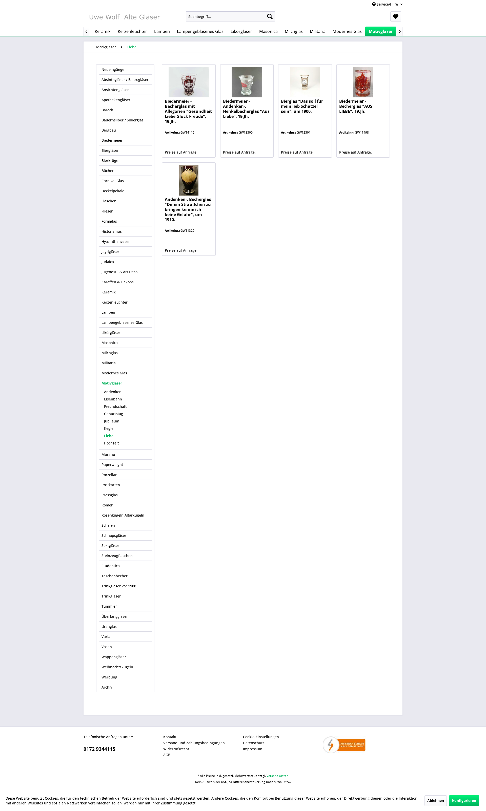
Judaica (108, 261)
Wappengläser (114, 656)
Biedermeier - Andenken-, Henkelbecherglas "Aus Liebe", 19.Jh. (246, 109)
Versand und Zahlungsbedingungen (194, 742)
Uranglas (109, 626)
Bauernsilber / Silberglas (123, 120)
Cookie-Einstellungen (261, 736)
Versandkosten (278, 776)
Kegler (109, 428)
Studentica (111, 565)
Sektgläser (110, 545)
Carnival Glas (113, 180)
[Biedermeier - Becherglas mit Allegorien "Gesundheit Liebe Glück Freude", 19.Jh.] (189, 82)
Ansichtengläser (115, 89)
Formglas (109, 221)
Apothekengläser (116, 99)
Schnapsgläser (114, 535)
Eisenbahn (113, 399)
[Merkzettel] (395, 16)
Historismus (112, 231)
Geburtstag (113, 413)
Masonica (110, 342)
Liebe (108, 435)
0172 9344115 (99, 749)
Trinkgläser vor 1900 (119, 586)
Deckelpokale (113, 190)
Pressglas (110, 495)
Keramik (109, 292)
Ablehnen (435, 800)
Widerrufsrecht (176, 748)
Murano (108, 454)
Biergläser (110, 150)
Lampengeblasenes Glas (122, 322)
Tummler (109, 606)
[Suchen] (270, 16)
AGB (166, 754)
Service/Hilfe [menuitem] (387, 4)
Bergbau (109, 130)
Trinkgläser (111, 596)
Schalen (108, 525)
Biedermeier (112, 140)
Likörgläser (111, 332)
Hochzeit (111, 443)
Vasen (107, 646)
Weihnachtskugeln (117, 667)
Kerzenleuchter (115, 302)
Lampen (108, 312)
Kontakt (169, 736)
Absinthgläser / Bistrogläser (125, 79)
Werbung (109, 677)
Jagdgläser (110, 251)
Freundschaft (115, 406)
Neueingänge (113, 69)
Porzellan (109, 474)
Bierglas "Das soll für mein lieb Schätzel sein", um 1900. (302, 106)
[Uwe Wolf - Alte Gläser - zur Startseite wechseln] (124, 17)
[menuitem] (230, 16)
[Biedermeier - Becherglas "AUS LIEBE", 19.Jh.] (363, 82)
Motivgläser (112, 383)
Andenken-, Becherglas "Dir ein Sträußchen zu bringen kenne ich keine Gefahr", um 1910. (188, 209)
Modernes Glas (114, 373)
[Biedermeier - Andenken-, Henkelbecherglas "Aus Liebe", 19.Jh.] (247, 82)
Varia (106, 636)
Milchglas (110, 352)
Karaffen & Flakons (118, 282)
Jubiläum (111, 421)
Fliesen (107, 211)
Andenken (113, 391)
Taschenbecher (115, 575)
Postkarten (111, 484)
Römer (107, 505)
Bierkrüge (110, 160)
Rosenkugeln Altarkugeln (123, 515)
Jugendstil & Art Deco (119, 271)
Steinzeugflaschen (117, 555)
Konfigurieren (464, 800)
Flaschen (109, 201)
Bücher (108, 170)
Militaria (109, 362)
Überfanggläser (115, 616)
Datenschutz (253, 742)
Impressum (252, 748)
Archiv (107, 687)
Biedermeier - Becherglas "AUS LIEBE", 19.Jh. (355, 106)
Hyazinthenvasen (116, 241)
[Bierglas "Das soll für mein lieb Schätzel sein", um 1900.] (305, 82)
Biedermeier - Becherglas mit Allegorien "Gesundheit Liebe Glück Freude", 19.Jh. (188, 111)
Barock (107, 110)
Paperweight (112, 464)
